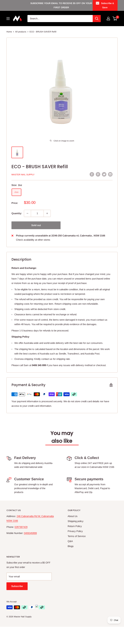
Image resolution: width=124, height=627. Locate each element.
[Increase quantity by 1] (47, 213)
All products (20, 31)
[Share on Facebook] (92, 174)
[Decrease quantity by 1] (27, 213)
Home (9, 31)
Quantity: (16, 213)
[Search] (97, 18)
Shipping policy (75, 521)
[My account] (108, 18)
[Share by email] (110, 174)
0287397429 (21, 527)
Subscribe (17, 586)
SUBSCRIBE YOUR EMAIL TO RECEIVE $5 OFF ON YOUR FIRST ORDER (61, 5)
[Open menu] (8, 18)
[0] (115, 18)
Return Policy (75, 526)
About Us (73, 516)
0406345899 (30, 533)
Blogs (71, 546)
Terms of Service (77, 536)
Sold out (36, 225)
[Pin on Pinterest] (98, 174)
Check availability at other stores (33, 239)
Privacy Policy (75, 531)
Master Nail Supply (23, 174)
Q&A (70, 541)
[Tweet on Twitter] (104, 174)
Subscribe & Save (107, 5)
